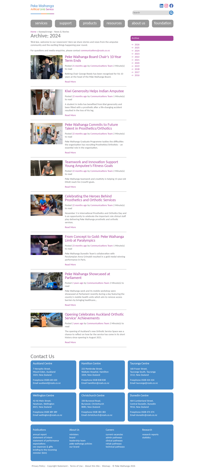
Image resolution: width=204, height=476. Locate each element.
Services (41, 23)
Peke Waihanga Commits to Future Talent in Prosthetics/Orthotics (91, 127)
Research (147, 430)
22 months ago (79, 96)
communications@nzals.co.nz (95, 51)
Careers (110, 430)
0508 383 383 (99, 412)
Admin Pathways (114, 438)
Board (72, 438)
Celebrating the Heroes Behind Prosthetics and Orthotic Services (90, 198)
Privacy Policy (38, 466)
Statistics (146, 438)
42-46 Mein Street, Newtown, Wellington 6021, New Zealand (43, 404)
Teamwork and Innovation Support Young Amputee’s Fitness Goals (91, 164)
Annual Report (40, 434)
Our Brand (74, 447)
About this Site (92, 466)
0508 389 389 (50, 412)
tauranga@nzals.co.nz (147, 383)
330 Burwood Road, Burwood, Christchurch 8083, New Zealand (92, 404)
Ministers (74, 434)
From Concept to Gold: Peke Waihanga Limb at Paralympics (94, 239)
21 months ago (79, 66)
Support (66, 23)
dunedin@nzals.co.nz (146, 415)
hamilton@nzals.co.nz (98, 383)
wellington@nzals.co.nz (50, 415)
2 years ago (77, 283)
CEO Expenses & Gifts (43, 447)
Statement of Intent (42, 438)
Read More (70, 82)
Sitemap (106, 466)
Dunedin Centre (139, 395)
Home (33, 32)
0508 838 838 (99, 380)
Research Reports (150, 434)
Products (90, 23)
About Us (138, 23)
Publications (39, 430)
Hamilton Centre (91, 363)
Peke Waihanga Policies (80, 444)
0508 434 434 (147, 380)
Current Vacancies (114, 434)
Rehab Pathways (114, 444)
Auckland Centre (42, 363)
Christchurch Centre (92, 395)
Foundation (162, 23)
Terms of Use (76, 466)
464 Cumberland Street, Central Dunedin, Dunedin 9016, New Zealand (143, 404)
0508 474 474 (147, 412)
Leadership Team (77, 441)
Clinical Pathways (114, 441)
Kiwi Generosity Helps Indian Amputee (94, 91)
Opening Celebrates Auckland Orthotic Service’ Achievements (94, 316)
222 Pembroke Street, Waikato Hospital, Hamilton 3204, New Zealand (95, 372)
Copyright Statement (57, 466)
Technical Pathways (115, 447)
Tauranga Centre (139, 363)
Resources (114, 23)
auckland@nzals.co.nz (50, 383)
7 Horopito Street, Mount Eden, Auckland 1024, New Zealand (44, 372)
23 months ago (79, 246)
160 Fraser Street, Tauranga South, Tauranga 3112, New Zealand (143, 372)
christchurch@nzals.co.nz (99, 415)
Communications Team (101, 66)
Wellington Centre (43, 395)
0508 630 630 (50, 380)
